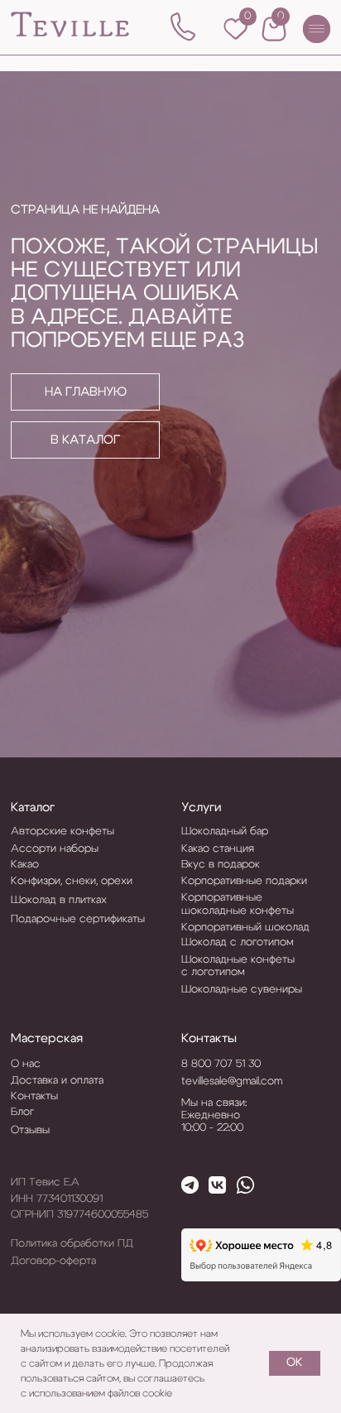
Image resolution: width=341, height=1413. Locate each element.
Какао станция (217, 848)
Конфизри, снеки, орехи (71, 881)
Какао (25, 864)
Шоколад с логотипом (237, 942)
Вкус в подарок (220, 864)
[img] (70, 25)
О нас (26, 1064)
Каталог (33, 807)
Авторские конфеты (62, 831)
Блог (22, 1112)
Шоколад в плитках (59, 900)
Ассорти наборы (54, 848)
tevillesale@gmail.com (231, 1081)
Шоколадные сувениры (241, 989)
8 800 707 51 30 (221, 1064)
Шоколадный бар (224, 831)
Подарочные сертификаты (78, 919)
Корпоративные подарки (244, 881)
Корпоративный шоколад (245, 927)
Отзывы (30, 1130)
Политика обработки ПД (72, 1243)
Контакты (209, 1038)
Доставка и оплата (57, 1080)
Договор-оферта (53, 1261)
